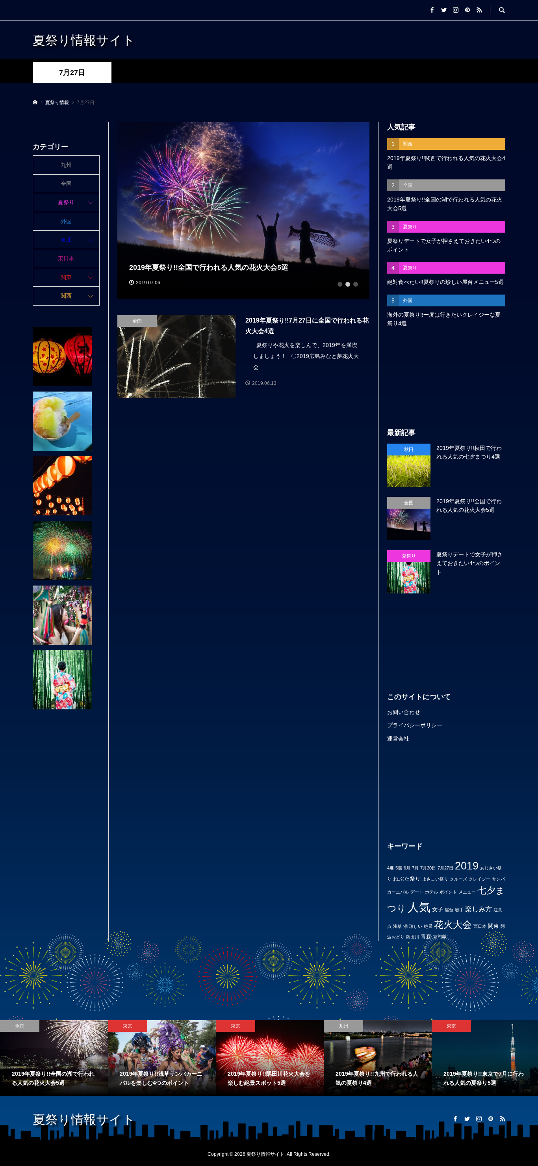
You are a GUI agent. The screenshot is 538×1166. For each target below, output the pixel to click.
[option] (243, 210)
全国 (66, 184)
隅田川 (412, 937)
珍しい (415, 926)
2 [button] (347, 284)
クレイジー (479, 879)
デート (416, 892)
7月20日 (428, 868)
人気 (419, 907)
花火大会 (453, 924)
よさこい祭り (435, 879)
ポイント (448, 892)
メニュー (467, 892)
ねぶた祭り (407, 878)
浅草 (397, 926)
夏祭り (66, 202)
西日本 (479, 926)
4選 (390, 868)
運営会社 (398, 738)
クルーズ (458, 879)
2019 (467, 866)
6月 (407, 868)
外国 (66, 221)
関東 (493, 926)
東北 (66, 240)
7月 (415, 868)
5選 (398, 868)
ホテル (431, 892)
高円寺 (439, 937)
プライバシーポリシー (414, 725)
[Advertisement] (446, 377)
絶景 (428, 926)
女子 (437, 909)
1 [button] (339, 284)
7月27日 (445, 868)
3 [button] (355, 284)
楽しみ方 (478, 909)
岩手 (459, 909)
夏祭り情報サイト (84, 39)
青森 (426, 936)
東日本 (66, 258)
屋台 (449, 909)
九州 (66, 165)
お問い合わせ (403, 712)
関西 (66, 296)
